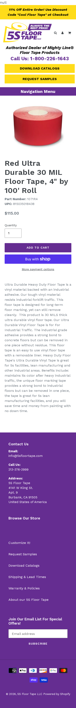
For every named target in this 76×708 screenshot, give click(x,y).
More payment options (38, 269)
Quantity (11, 225)
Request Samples (40, 79)
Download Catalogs (40, 68)
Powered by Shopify (56, 694)
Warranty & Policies (24, 588)
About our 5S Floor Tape (28, 600)
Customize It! (19, 543)
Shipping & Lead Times (27, 577)
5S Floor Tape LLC (29, 694)
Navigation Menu (38, 91)
